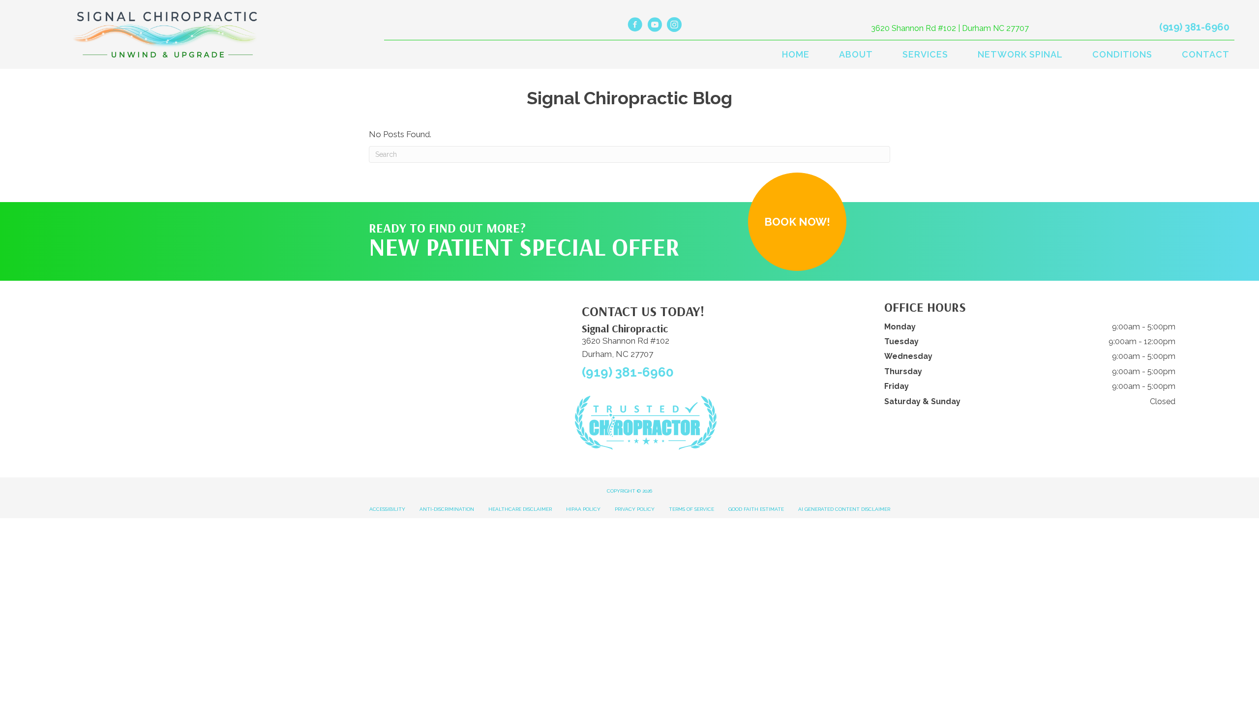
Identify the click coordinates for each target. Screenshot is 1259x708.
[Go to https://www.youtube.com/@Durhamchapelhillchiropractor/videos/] (654, 26)
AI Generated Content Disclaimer (844, 509)
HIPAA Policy (583, 509)
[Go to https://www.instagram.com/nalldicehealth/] (674, 26)
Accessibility (387, 509)
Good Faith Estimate (756, 509)
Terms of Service (691, 509)
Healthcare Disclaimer (520, 509)
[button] (797, 222)
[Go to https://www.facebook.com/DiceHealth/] (635, 26)
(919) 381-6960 (1194, 27)
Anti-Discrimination (447, 509)
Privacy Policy (635, 509)
